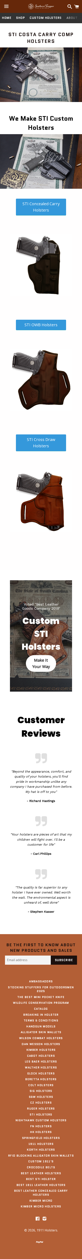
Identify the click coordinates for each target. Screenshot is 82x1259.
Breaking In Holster (41, 1015)
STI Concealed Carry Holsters (41, 207)
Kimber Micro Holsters (41, 1206)
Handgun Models (41, 1026)
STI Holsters (41, 1115)
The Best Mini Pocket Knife (40, 997)
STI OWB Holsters (41, 324)
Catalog (41, 1009)
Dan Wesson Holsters (41, 1044)
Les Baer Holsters (41, 1062)
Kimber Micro (41, 1201)
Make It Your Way (41, 663)
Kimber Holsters (41, 1050)
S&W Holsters (41, 1097)
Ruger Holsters (41, 1109)
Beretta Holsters (41, 1079)
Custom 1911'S (41, 1161)
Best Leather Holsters (41, 1173)
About (72, 18)
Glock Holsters (41, 1073)
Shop (20, 18)
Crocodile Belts (41, 1167)
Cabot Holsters (41, 1056)
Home (6, 18)
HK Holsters (41, 1132)
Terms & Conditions (41, 1020)
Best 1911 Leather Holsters (41, 1185)
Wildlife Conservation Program (41, 1003)
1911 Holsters (41, 1144)
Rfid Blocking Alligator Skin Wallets (41, 1156)
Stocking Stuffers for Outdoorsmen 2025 (41, 989)
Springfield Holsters (41, 1138)
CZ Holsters (41, 1103)
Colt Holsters (41, 1085)
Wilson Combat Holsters (41, 1038)
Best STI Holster (41, 1179)
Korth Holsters (41, 1150)
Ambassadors (41, 981)
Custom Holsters (46, 18)
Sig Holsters (41, 1091)
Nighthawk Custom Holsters (41, 1120)
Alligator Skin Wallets (41, 1032)
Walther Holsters (41, 1067)
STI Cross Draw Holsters (41, 443)
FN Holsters (41, 1126)
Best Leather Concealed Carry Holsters (41, 1193)
